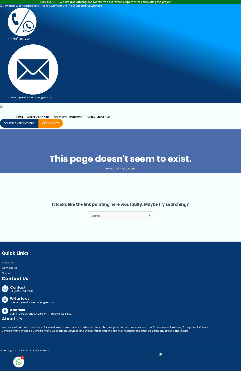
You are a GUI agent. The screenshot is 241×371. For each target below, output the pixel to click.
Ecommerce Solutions (67, 117)
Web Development (38, 117)
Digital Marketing (98, 117)
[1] (19, 364)
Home (19, 117)
